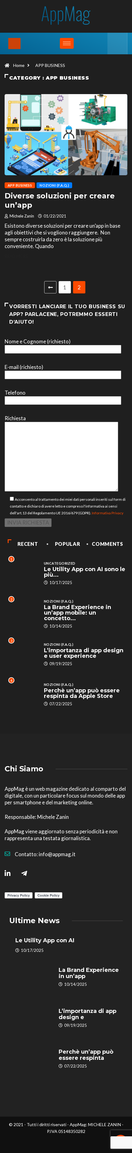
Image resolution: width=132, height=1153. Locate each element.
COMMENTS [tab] (107, 544)
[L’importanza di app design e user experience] (30, 1018)
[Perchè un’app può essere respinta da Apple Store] (30, 1059)
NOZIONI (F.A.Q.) (54, 185)
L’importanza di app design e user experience (83, 653)
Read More (16, 256)
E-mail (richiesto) (24, 367)
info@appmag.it (57, 854)
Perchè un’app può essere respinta (86, 1054)
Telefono (15, 392)
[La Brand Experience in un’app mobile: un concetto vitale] (30, 977)
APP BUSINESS (50, 65)
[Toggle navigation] (14, 43)
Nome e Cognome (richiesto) (38, 341)
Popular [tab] (67, 544)
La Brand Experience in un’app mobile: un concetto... (77, 613)
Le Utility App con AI (44, 940)
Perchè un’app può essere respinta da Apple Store (82, 693)
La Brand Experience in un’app (89, 973)
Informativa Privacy (107, 513)
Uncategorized (60, 563)
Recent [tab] (27, 544)
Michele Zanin (22, 216)
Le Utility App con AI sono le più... (84, 572)
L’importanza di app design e (87, 1014)
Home (19, 65)
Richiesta (15, 418)
